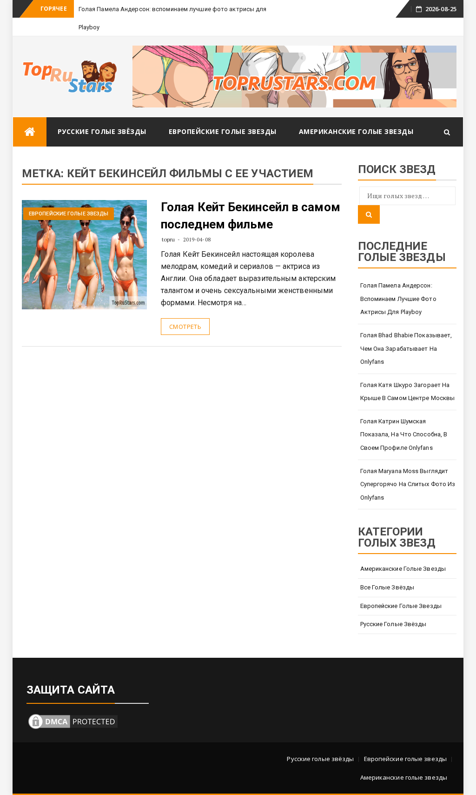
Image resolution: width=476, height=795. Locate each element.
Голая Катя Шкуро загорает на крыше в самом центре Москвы (407, 391)
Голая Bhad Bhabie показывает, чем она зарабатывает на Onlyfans (406, 348)
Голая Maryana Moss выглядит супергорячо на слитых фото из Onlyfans (408, 484)
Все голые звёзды (387, 587)
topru (168, 239)
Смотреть (185, 326)
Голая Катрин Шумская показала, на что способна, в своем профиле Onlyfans (404, 434)
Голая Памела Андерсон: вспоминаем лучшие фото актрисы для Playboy (398, 298)
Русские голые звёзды (102, 131)
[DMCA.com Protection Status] (72, 720)
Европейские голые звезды (223, 131)
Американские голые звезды (356, 131)
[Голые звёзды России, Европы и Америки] (29, 132)
